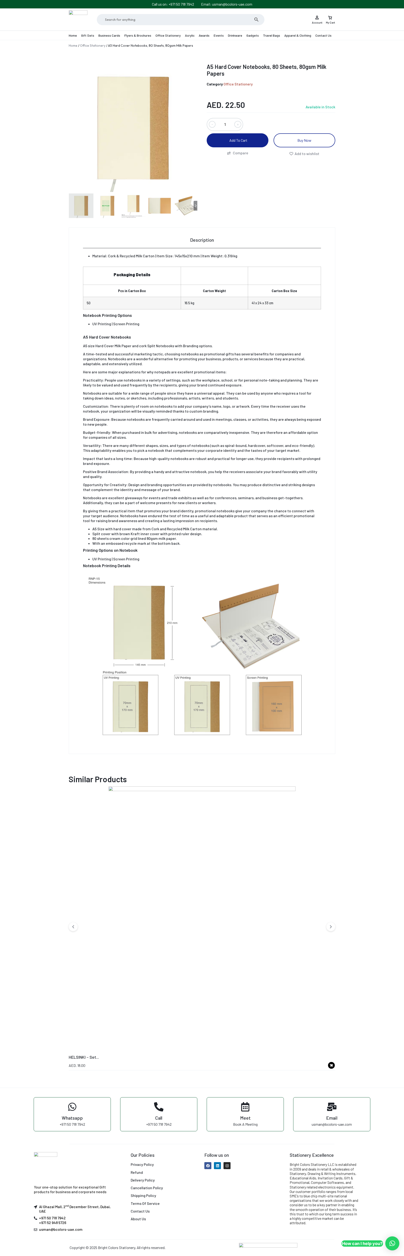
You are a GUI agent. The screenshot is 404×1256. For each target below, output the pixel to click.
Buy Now (304, 140)
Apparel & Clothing (297, 35)
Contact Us (323, 35)
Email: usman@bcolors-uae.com (226, 4)
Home (73, 35)
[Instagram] (227, 1165)
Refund (137, 1172)
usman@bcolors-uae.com (61, 1229)
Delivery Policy (143, 1180)
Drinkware (235, 35)
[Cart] (330, 16)
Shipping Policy (143, 1195)
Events (219, 35)
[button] (237, 153)
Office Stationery (168, 35)
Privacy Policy (142, 1164)
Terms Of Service (145, 1203)
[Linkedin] (217, 1165)
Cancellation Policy (147, 1187)
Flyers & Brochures (137, 35)
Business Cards (109, 35)
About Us (138, 1219)
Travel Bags (271, 35)
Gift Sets (87, 35)
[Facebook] (207, 1165)
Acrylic (190, 35)
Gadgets (252, 35)
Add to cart (238, 140)
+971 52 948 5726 (52, 1222)
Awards (204, 35)
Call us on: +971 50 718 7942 (173, 4)
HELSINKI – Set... (84, 1057)
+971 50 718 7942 (52, 1218)
